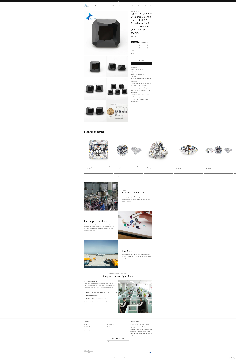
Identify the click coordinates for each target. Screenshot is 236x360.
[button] (145, 5)
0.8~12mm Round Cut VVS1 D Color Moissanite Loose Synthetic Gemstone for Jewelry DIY (217, 167)
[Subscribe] (127, 341)
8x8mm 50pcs (143, 47)
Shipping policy (137, 357)
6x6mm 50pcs (143, 45)
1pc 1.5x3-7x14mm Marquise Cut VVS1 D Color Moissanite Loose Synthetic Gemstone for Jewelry (187, 167)
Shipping (132, 37)
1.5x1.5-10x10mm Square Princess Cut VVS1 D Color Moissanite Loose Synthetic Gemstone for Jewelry (98, 167)
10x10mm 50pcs (135, 50)
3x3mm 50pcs (135, 42)
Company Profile (110, 324)
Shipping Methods (87, 330)
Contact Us (109, 326)
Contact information (144, 357)
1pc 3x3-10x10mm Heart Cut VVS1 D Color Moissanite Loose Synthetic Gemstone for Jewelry (158, 167)
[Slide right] (120, 176)
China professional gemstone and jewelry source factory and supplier (98, 357)
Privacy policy (124, 357)
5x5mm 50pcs (135, 45)
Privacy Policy (87, 326)
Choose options (98, 172)
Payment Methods (87, 333)
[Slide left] (115, 176)
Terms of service (130, 357)
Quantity (132, 53)
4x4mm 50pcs (143, 42)
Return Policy (87, 324)
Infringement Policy (88, 328)
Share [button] (133, 105)
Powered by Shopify (112, 357)
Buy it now (141, 63)
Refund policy (119, 357)
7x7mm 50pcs (135, 47)
